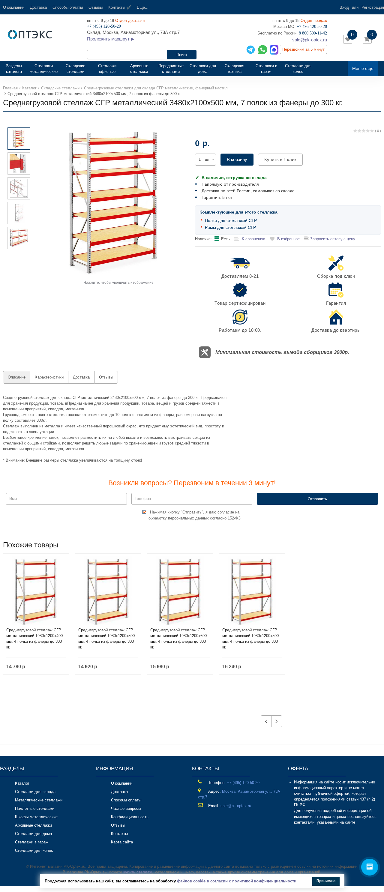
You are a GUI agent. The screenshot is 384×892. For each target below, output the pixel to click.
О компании (13, 7)
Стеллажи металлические (44, 69)
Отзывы (95, 7)
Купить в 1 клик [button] (280, 159)
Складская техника (234, 69)
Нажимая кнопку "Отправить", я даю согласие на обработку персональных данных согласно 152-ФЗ (194, 515)
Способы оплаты (67, 7)
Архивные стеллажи (139, 69)
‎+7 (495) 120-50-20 (243, 782)
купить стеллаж (137, 872)
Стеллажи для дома (203, 69)
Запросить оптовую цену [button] (332, 239)
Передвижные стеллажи (171, 69)
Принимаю (325, 881)
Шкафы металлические (36, 817)
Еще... (142, 7)
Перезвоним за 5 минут (303, 49)
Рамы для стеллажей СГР (230, 227)
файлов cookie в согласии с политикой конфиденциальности (236, 881)
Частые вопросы (126, 808)
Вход (344, 7)
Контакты (119, 833)
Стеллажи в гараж (266, 69)
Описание (17, 377)
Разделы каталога (16, 69)
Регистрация (373, 7)
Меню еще (363, 68)
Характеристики (49, 377)
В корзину (237, 159)
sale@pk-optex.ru (309, 39)
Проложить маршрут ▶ (110, 38)
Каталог (22, 783)
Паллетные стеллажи (34, 808)
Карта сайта (122, 842)
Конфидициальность (129, 817)
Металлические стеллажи (38, 800)
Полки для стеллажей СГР (231, 220)
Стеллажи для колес (298, 69)
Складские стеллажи (75, 69)
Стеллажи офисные (107, 69)
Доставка (38, 7)
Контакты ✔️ (119, 7)
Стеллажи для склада (35, 791)
